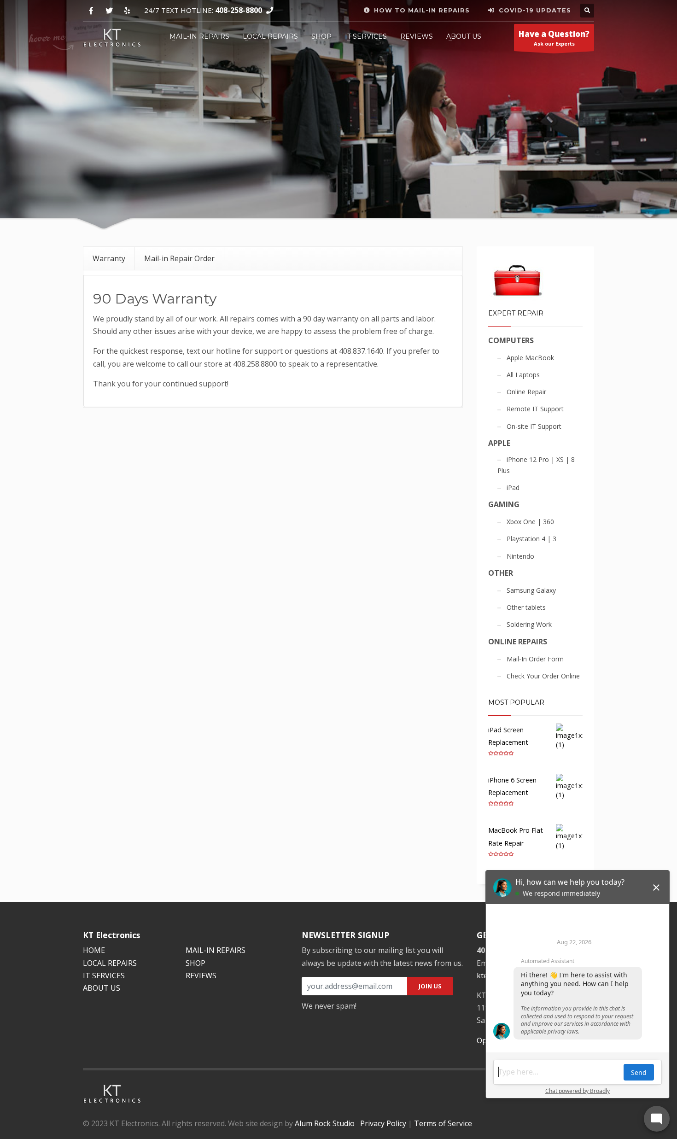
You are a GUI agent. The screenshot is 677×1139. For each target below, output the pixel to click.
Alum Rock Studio (325, 1123)
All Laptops (523, 374)
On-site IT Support (534, 426)
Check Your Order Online (543, 676)
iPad (513, 487)
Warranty (109, 258)
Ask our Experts (554, 38)
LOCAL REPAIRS (270, 36)
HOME (94, 950)
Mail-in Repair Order (179, 258)
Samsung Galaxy (531, 590)
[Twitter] (109, 11)
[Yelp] (127, 11)
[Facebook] (91, 11)
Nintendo (520, 556)
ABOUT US (463, 36)
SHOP (321, 36)
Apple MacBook (530, 357)
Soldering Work (529, 624)
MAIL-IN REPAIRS (199, 36)
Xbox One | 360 (530, 521)
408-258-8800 (238, 10)
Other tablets (526, 607)
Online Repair (526, 391)
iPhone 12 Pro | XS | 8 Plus (536, 465)
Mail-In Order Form (535, 658)
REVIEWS (416, 36)
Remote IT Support (535, 408)
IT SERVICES (366, 36)
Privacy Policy (383, 1123)
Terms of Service (443, 1123)
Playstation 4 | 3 (531, 538)
